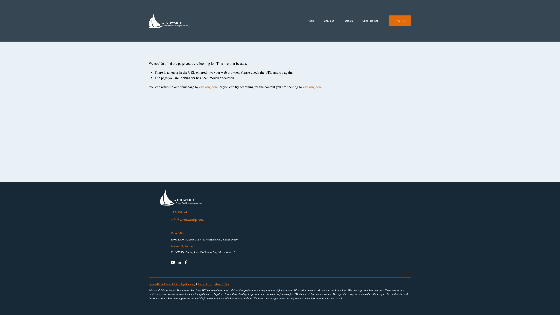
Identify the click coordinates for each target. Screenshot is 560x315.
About (311, 20)
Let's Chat (400, 21)
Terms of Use (205, 284)
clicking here (208, 86)
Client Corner (370, 20)
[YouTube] (173, 262)
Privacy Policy (221, 284)
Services (329, 20)
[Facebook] (186, 262)
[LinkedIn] (179, 262)
